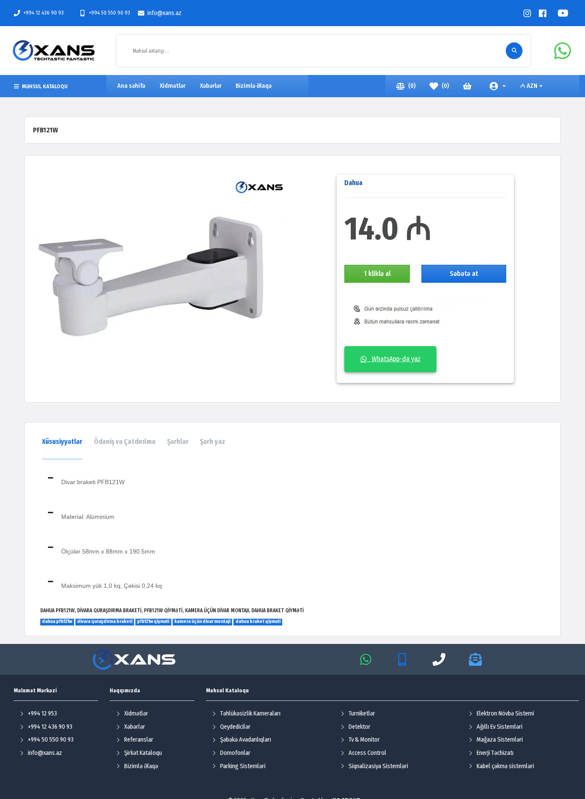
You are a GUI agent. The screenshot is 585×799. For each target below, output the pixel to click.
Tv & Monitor (364, 739)
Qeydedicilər (235, 726)
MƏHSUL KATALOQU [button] (45, 86)
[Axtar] (514, 50)
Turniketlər (362, 713)
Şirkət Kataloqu (143, 753)
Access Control (367, 753)
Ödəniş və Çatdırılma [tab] (124, 441)
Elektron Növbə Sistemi (505, 713)
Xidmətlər (136, 713)
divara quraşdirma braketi (104, 621)
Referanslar (138, 739)
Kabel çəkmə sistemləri (505, 766)
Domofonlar (235, 753)
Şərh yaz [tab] (212, 441)
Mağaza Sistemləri (500, 739)
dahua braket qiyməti (258, 621)
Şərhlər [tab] (177, 441)
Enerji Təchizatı (495, 753)
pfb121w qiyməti (153, 621)
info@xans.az (164, 13)
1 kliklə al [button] (377, 273)
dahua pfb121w (57, 621)
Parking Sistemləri (243, 766)
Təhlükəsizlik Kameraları (250, 713)
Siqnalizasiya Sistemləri (378, 766)
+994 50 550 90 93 (109, 12)
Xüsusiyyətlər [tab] (62, 441)
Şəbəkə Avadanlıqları (245, 739)
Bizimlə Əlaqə (141, 766)
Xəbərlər (134, 726)
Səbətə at (464, 273)
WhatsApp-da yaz (394, 359)
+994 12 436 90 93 (43, 12)
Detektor (359, 726)
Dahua (353, 183)
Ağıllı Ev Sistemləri (499, 726)
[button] (497, 86)
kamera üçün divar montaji (202, 621)
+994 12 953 (42, 713)
